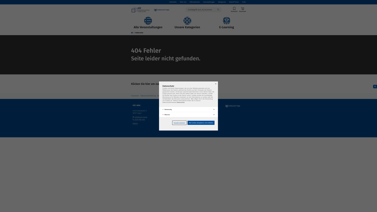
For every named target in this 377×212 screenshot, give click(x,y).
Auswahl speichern (179, 123)
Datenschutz (181, 102)
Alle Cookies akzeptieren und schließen (201, 123)
